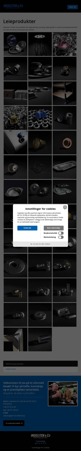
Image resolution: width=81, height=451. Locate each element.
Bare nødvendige (53, 228)
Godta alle (27, 228)
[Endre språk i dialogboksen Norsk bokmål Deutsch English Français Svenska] (64, 207)
